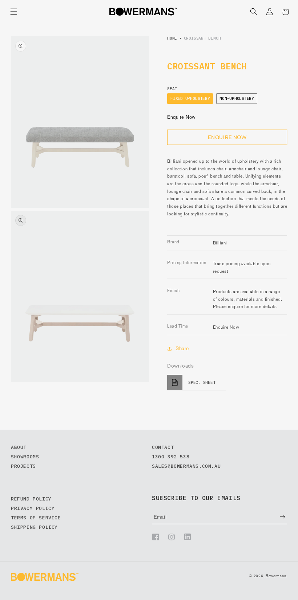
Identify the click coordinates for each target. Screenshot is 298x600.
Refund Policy (31, 499)
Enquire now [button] (227, 137)
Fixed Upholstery (190, 98)
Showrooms (25, 457)
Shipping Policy (34, 527)
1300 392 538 (170, 457)
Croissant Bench (202, 38)
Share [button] (182, 348)
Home (172, 38)
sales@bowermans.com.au (186, 466)
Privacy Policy (33, 508)
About (19, 447)
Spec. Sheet (202, 383)
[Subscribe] (277, 516)
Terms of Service (36, 518)
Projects (23, 466)
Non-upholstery (237, 98)
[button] (14, 12)
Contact (163, 447)
